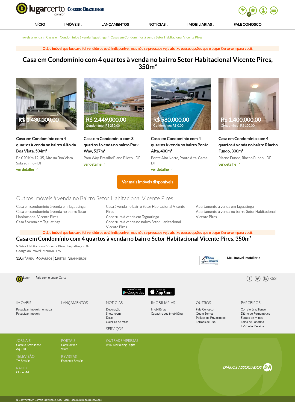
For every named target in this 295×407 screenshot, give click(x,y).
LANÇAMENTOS (74, 303)
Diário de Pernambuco (255, 313)
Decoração (113, 309)
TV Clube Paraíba (252, 326)
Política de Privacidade (211, 317)
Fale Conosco (248, 24)
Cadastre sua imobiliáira (167, 313)
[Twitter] (257, 280)
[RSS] (270, 280)
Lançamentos (115, 24)
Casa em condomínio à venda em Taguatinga (51, 206)
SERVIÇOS (114, 329)
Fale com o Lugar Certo (51, 277)
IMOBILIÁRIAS (163, 303)
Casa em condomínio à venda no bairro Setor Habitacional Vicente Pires (51, 214)
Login (26, 277)
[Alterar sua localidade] (243, 10)
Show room (113, 313)
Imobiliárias (200, 24)
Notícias (157, 24)
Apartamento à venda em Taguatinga (225, 206)
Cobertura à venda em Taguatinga (132, 217)
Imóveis (72, 24)
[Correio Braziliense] (85, 8)
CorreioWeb (69, 345)
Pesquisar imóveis (28, 313)
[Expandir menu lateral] (274, 10)
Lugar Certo (40, 8)
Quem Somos (204, 313)
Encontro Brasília (72, 361)
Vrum (64, 349)
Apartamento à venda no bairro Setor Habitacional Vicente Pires (236, 214)
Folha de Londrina (252, 322)
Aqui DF (21, 349)
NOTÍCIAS (114, 303)
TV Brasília (23, 361)
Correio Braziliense (253, 309)
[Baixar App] (134, 296)
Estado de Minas (252, 317)
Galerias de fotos (117, 322)
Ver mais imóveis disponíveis (147, 181)
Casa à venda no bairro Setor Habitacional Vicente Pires (145, 209)
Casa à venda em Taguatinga (38, 222)
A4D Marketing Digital (121, 345)
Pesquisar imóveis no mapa (34, 309)
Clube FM (22, 372)
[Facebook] (249, 280)
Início (39, 24)
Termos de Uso (205, 322)
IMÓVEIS (23, 303)
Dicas (109, 317)
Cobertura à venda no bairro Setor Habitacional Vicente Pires (143, 224)
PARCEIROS (250, 303)
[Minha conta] (263, 10)
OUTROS (203, 303)
